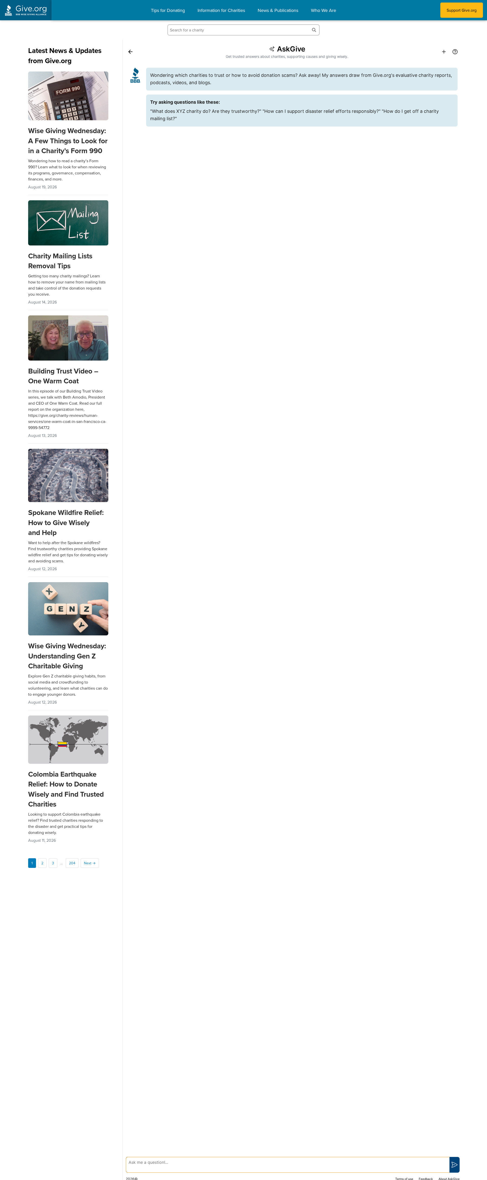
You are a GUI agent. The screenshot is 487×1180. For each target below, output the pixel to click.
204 (72, 863)
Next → (90, 863)
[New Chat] (443, 51)
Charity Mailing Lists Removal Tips (60, 261)
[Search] (314, 30)
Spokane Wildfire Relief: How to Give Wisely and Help (66, 522)
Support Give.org (462, 10)
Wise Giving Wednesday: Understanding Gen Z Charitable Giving (67, 656)
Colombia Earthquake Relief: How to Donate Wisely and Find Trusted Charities (66, 789)
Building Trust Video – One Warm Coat (63, 376)
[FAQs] (455, 51)
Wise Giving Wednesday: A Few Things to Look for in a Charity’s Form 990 (68, 140)
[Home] (130, 51)
